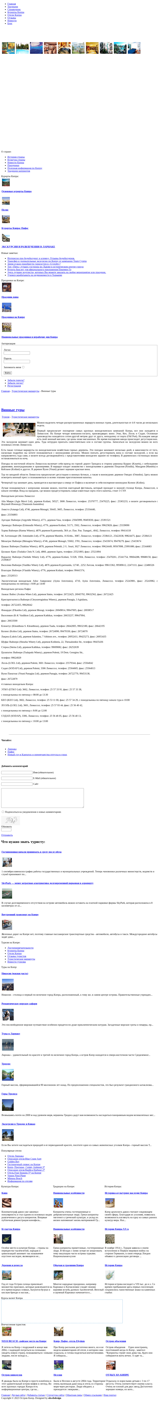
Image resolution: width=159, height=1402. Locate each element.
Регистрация (14, 385)
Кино (4, 1193)
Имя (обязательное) (43, 772)
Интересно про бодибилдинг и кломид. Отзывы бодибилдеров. (41, 258)
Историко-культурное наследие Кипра (126, 1193)
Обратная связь (74, 1395)
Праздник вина (10, 297)
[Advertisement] (79, 34)
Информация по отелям (19, 1181)
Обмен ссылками (93, 1395)
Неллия (58, 1375)
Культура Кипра (11, 1229)
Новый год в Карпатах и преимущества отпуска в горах (37, 754)
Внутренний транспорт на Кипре (20, 914)
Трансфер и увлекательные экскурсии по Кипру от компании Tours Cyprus (47, 261)
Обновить (6, 826)
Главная (5, 391)
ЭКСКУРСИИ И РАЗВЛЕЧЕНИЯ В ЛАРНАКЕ (28, 246)
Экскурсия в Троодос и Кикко (18, 1124)
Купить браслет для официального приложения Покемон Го (39, 269)
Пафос (11, 751)
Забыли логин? (15, 383)
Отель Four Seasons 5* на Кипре (24, 1172)
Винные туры (13, 410)
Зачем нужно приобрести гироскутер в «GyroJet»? (34, 264)
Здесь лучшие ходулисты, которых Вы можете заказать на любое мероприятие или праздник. (56, 272)
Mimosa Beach (14, 1178)
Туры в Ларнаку (11, 1033)
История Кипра (113, 1265)
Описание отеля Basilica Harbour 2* (26, 1170)
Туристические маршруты (25, 391)
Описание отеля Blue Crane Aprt (24, 1158)
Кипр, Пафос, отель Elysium (69, 1341)
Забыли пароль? (15, 380)
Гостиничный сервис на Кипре (23, 1164)
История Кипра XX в (117, 1229)
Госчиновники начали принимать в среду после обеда (31, 852)
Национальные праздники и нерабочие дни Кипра (30, 337)
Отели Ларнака (15, 1156)
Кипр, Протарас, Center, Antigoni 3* (26, 1167)
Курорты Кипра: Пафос (15, 228)
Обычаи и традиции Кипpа (68, 1265)
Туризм (5, 417)
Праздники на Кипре (13, 317)
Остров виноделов (12, 1375)
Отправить (7, 835)
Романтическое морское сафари (19, 1003)
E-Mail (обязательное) (44, 778)
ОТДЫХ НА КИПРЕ (117, 1375)
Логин (7, 350)
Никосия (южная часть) (15, 973)
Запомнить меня (12, 367)
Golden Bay (13, 1161)
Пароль (7, 358)
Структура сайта (55, 1395)
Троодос (6, 1063)
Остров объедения (116, 1341)
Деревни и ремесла (12, 1265)
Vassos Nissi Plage (16, 1175)
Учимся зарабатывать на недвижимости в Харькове (34, 275)
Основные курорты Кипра (17, 191)
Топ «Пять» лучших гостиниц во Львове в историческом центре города (45, 266)
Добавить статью (36, 1395)
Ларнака (12, 749)
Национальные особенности (68, 1193)
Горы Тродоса (9, 1093)
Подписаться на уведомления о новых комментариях (33, 812)
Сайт (35, 784)
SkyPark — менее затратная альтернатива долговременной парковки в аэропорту (47, 883)
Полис (5, 209)
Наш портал (110, 1395)
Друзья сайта (18, 1395)
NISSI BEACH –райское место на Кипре (24, 1341)
